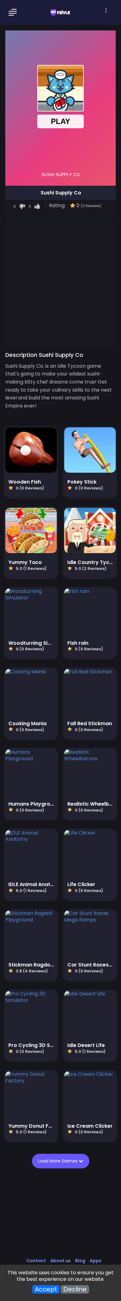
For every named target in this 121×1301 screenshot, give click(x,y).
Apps (95, 1261)
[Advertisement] (60, 283)
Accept (46, 1289)
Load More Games (60, 1161)
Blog (80, 1261)
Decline (75, 1289)
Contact (36, 1261)
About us (60, 1261)
